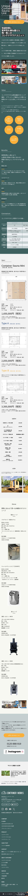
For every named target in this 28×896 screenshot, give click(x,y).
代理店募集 (4, 876)
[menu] (26, 2)
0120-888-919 (14, 744)
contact (15, 804)
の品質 (7, 826)
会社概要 (3, 821)
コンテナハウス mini (6, 837)
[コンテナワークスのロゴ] (10, 2)
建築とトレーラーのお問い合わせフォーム (11, 851)
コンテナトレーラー (6, 839)
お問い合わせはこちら (14, 22)
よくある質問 (4, 862)
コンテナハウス (5, 834)
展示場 (3, 878)
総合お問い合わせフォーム (7, 854)
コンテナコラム (5, 867)
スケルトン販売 (5, 873)
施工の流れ (4, 865)
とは (7, 823)
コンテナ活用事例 (5, 845)
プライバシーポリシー (6, 828)
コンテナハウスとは (6, 860)
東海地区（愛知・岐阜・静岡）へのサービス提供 (9, 885)
